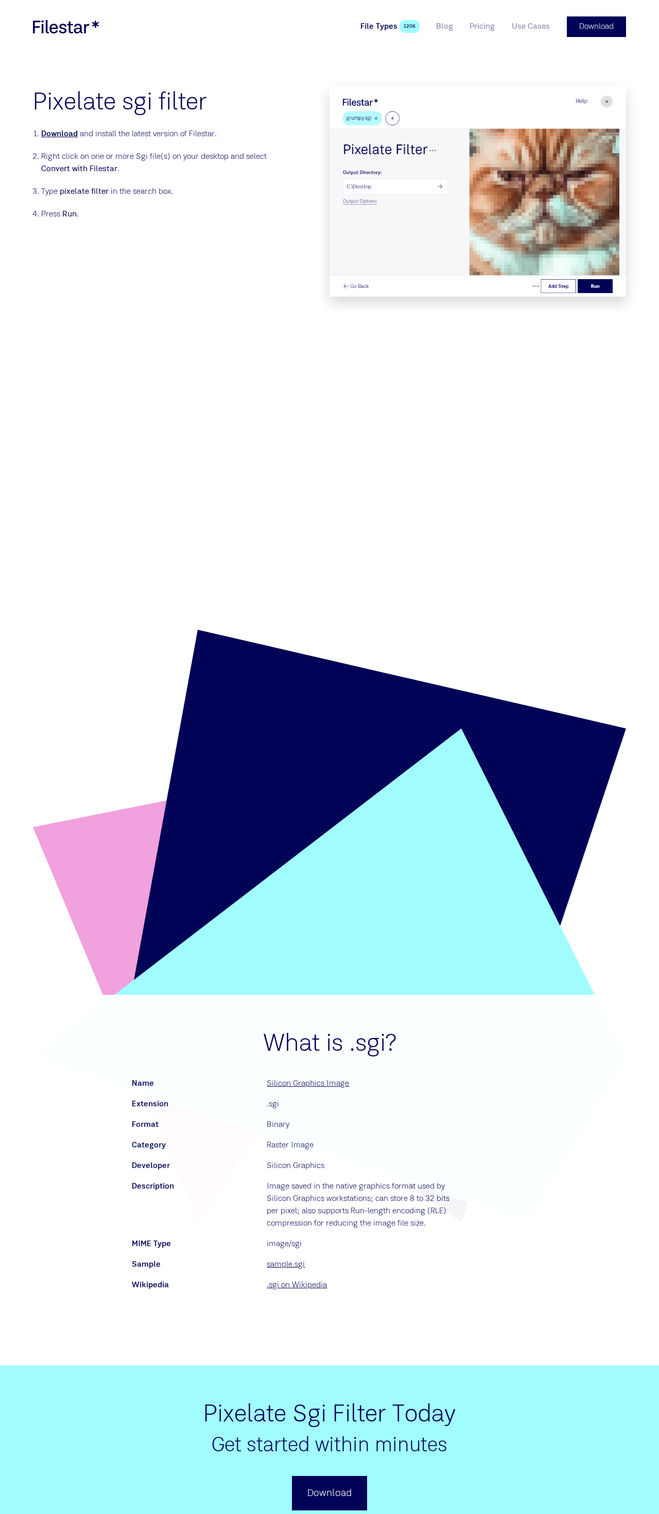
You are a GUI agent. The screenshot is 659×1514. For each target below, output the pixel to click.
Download (59, 134)
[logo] (66, 26)
